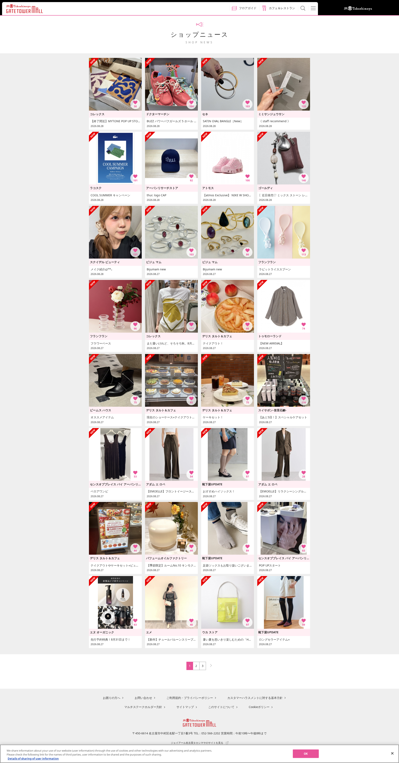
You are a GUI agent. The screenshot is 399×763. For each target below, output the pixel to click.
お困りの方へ (111, 698)
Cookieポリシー (259, 707)
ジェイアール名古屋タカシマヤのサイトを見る (197, 742)
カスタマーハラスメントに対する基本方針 (255, 698)
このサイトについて (221, 707)
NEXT (209, 664)
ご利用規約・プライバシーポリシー (189, 698)
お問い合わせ (143, 698)
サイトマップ (185, 707)
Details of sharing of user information (33, 759)
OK (306, 753)
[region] (199, 754)
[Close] (392, 753)
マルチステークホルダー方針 (143, 707)
